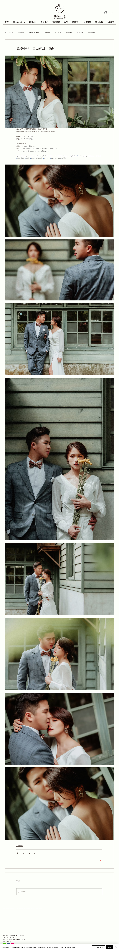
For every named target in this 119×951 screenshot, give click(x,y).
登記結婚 (91, 32)
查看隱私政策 (70, 947)
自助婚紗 (46, 32)
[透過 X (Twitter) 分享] (23, 853)
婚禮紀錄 (21, 32)
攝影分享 (80, 32)
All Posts (9, 32)
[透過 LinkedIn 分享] (29, 853)
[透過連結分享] (34, 853)
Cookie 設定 (98, 947)
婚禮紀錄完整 (34, 32)
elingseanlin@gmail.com (16, 940)
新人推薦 (58, 32)
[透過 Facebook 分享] (17, 853)
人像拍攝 (69, 32)
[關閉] (116, 947)
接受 (109, 947)
